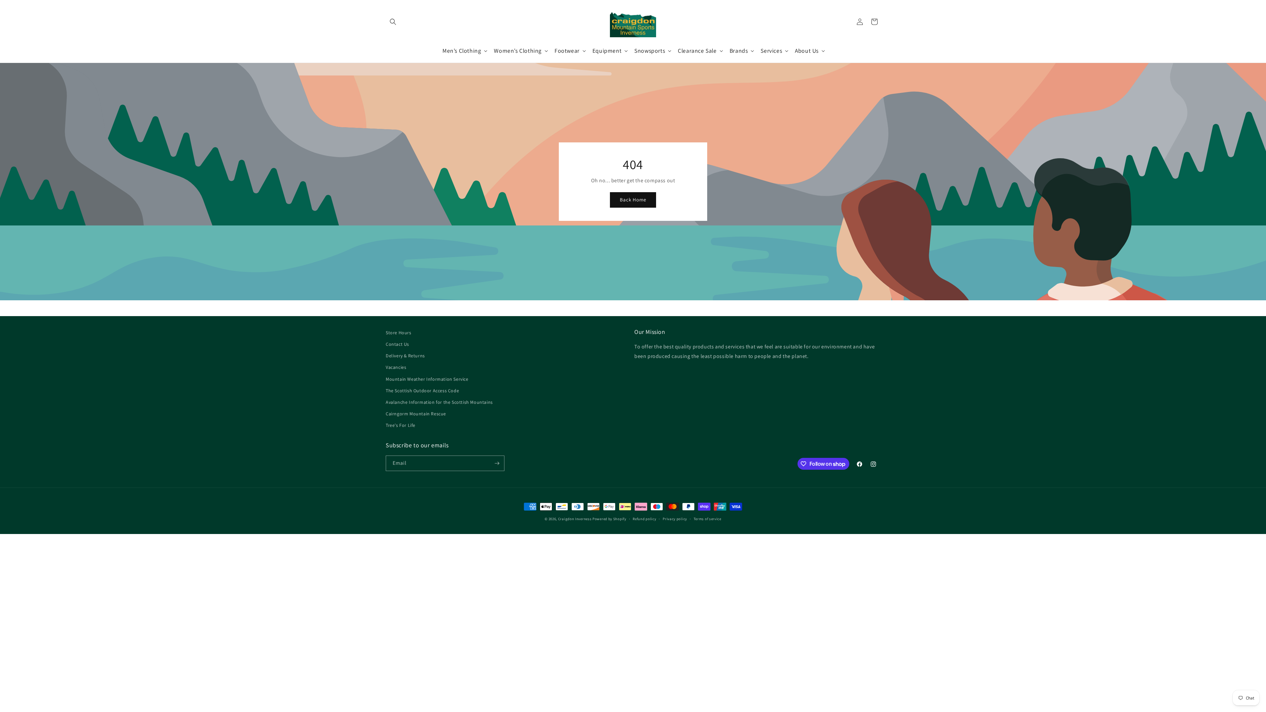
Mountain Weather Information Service (427, 379)
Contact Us (397, 344)
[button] (393, 22)
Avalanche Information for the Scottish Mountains (439, 402)
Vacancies (396, 367)
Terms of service (707, 519)
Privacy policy (675, 519)
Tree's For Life (400, 425)
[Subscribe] (497, 463)
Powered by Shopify (609, 519)
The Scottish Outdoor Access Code (422, 391)
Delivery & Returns (405, 356)
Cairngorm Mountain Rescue (416, 414)
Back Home (633, 199)
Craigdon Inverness (575, 519)
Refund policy (644, 519)
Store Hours (398, 333)
